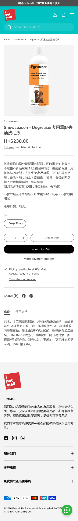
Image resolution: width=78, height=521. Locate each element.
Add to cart (52, 237)
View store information (22, 279)
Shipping (9, 147)
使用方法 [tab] (22, 312)
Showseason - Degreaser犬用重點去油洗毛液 (36, 39)
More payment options (39, 259)
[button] (63, 15)
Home (7, 39)
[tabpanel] (39, 333)
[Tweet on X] (16, 296)
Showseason (11, 121)
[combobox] (39, 27)
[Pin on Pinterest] (31, 296)
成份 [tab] (7, 312)
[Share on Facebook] (23, 296)
